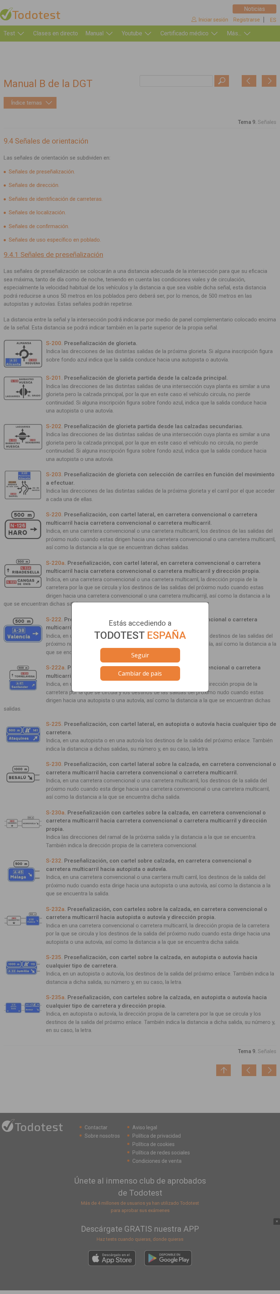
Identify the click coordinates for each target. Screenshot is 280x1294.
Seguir (140, 655)
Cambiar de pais (140, 673)
